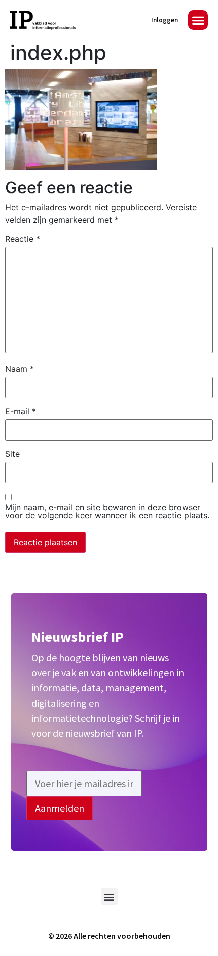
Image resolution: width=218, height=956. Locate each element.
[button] (198, 20)
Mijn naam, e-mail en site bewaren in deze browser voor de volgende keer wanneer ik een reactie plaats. (107, 511)
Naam (19, 369)
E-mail (20, 411)
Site (12, 454)
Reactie (22, 239)
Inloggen (164, 20)
